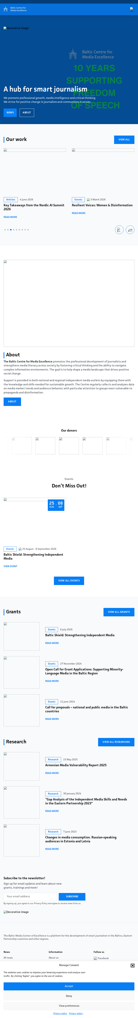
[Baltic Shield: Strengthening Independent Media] (22, 636)
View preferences (69, 1006)
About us (54, 958)
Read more (10, 217)
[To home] (14, 9)
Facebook (103, 958)
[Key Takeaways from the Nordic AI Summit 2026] (35, 171)
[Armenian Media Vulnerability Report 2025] (22, 766)
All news (8, 958)
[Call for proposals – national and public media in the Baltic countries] (22, 710)
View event (10, 566)
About (27, 112)
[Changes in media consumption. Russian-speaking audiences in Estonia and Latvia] (22, 840)
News (10, 112)
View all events (69, 580)
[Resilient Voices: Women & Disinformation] (103, 171)
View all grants (119, 612)
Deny (69, 996)
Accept (69, 986)
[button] (132, 965)
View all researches (116, 742)
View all (124, 139)
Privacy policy (60, 1013)
